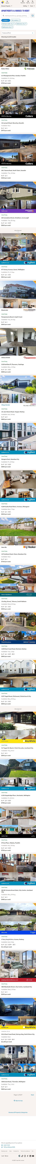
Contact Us (16, 1151)
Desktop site (4, 1151)
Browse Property (6, 6)
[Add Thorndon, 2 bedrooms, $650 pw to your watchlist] (34, 1047)
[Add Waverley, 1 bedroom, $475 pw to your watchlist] (34, 88)
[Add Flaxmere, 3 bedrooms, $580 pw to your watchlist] (34, 329)
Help (10, 1151)
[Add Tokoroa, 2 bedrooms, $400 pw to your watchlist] (34, 567)
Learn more (6, 1145)
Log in (32, 2)
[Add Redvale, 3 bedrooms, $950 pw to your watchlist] (34, 614)
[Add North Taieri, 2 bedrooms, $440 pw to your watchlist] (34, 136)
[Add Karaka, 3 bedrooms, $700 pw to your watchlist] (34, 41)
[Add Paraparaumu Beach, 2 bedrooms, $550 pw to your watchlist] (34, 282)
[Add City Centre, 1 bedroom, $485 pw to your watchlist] (34, 855)
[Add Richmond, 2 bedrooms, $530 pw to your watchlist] (34, 661)
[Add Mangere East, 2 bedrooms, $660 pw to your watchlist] (34, 424)
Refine (6, 20)
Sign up (28, 2)
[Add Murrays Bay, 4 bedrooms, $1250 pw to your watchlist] (34, 999)
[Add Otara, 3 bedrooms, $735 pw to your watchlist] (34, 519)
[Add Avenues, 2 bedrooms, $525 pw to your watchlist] (34, 472)
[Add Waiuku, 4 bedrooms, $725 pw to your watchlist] (34, 808)
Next (32, 1095)
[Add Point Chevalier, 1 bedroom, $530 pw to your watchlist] (34, 713)
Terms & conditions (25, 1151)
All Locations (15, 20)
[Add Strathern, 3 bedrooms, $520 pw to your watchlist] (34, 183)
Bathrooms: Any (6, 27)
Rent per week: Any (7, 24)
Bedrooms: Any (21, 24)
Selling (25, 6)
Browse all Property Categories (18, 1112)
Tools (31, 6)
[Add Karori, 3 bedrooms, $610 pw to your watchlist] (34, 235)
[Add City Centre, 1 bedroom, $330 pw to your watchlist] (34, 952)
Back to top (19, 1100)
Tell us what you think (9, 1147)
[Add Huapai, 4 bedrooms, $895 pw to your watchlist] (34, 377)
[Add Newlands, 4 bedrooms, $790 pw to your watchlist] (34, 761)
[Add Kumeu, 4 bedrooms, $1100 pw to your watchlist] (34, 904)
